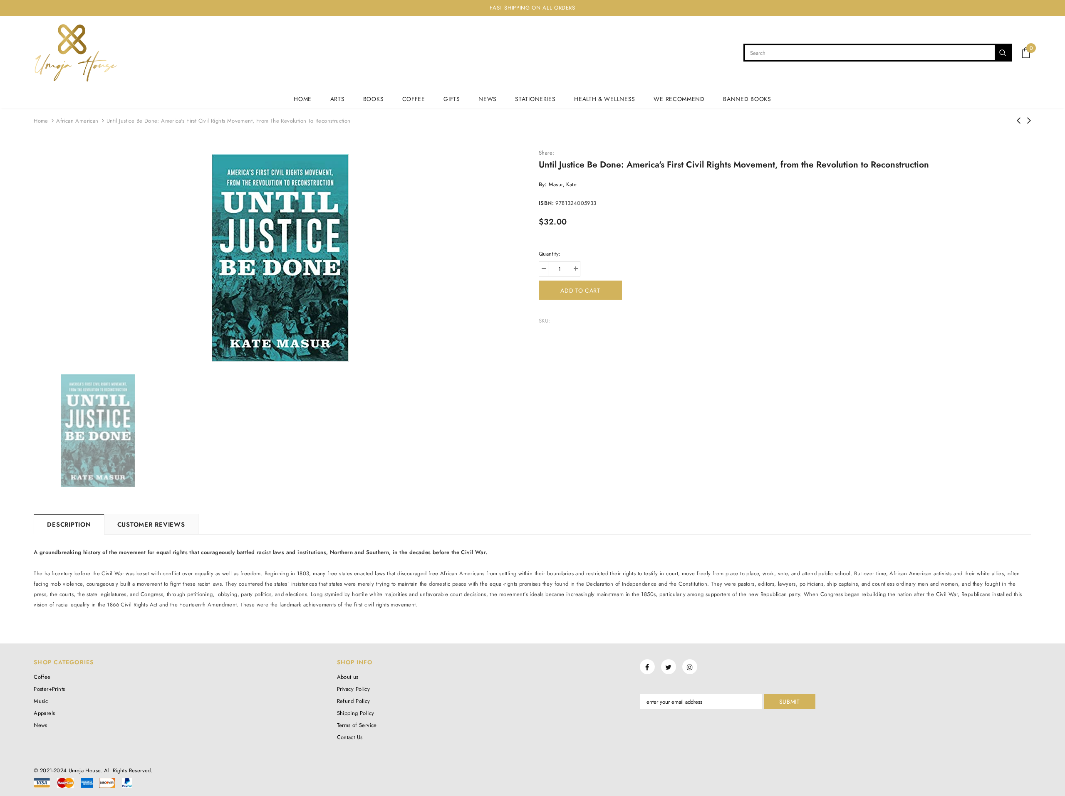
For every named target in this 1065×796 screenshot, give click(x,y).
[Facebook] (647, 666)
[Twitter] (668, 666)
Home (41, 121)
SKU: (544, 321)
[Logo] (75, 53)
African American (77, 121)
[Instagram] (689, 666)
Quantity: (550, 254)
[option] (280, 258)
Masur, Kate (563, 184)
